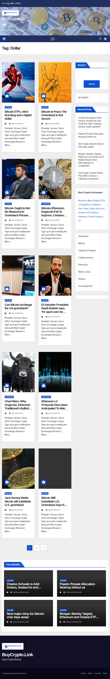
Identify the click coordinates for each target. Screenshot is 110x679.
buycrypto (17, 124)
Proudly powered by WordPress (14, 673)
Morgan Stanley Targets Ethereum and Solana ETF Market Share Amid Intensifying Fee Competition (91, 160)
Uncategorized (85, 286)
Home (83, 673)
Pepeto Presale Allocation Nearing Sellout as (77, 585)
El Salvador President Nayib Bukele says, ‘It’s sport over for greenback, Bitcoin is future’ (54, 312)
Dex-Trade (83, 208)
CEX (103, 200)
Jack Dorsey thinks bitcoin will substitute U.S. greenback (18, 501)
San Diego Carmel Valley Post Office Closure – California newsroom (90, 176)
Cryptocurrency (85, 257)
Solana (81, 279)
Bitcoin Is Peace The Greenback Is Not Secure (54, 115)
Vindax (99, 217)
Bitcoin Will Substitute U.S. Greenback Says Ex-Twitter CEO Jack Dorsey (54, 505)
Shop (105, 673)
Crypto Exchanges (87, 250)
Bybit (96, 200)
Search (82, 65)
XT (79, 221)
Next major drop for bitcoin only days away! (25, 615)
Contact (98, 673)
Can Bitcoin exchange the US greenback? (18, 306)
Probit (91, 217)
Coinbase (95, 204)
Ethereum (46, 203)
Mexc (95, 212)
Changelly (84, 204)
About (90, 673)
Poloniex (82, 217)
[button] (100, 39)
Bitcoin (8, 107)
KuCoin (99, 208)
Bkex (90, 200)
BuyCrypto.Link (17, 654)
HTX (89, 212)
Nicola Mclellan (21, 592)
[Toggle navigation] (52, 39)
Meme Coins (84, 272)
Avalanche (46, 397)
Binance (82, 200)
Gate (92, 208)
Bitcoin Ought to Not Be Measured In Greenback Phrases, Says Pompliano (17, 213)
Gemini (81, 212)
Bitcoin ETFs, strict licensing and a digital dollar (18, 115)
